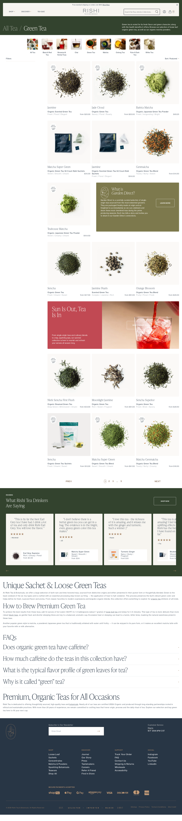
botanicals (73, 704)
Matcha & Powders (58, 764)
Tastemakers (88, 764)
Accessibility (121, 770)
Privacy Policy (144, 807)
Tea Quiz (41, 11)
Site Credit (172, 807)
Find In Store (88, 774)
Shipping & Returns (124, 764)
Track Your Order (123, 754)
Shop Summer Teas (140, 325)
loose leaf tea (112, 612)
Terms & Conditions (158, 807)
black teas (13, 615)
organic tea (156, 599)
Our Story (86, 758)
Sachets (53, 758)
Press (84, 761)
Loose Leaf (54, 754)
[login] (164, 12)
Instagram (153, 754)
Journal (85, 754)
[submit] (98, 731)
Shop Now (106, 5)
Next (158, 481)
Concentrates (55, 761)
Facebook (153, 758)
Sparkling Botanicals (59, 767)
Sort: (171, 59)
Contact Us (120, 761)
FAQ (117, 758)
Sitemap (134, 807)
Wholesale (120, 767)
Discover (25, 11)
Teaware (53, 770)
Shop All (53, 774)
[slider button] (8, 571)
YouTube (152, 761)
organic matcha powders (160, 30)
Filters (8, 59)
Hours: (150, 728)
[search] (156, 11)
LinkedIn (152, 764)
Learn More (165, 203)
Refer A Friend (89, 770)
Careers (85, 767)
